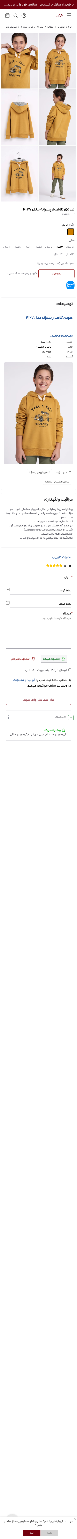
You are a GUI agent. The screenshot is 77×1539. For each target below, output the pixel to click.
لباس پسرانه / (25, 27)
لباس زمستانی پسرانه (57, 482)
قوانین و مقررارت (24, 680)
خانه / (68, 27)
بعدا (49, 1533)
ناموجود (56, 274)
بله (31, 1533)
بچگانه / (48, 27)
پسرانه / (38, 27)
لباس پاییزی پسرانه (39, 472)
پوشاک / (59, 27)
